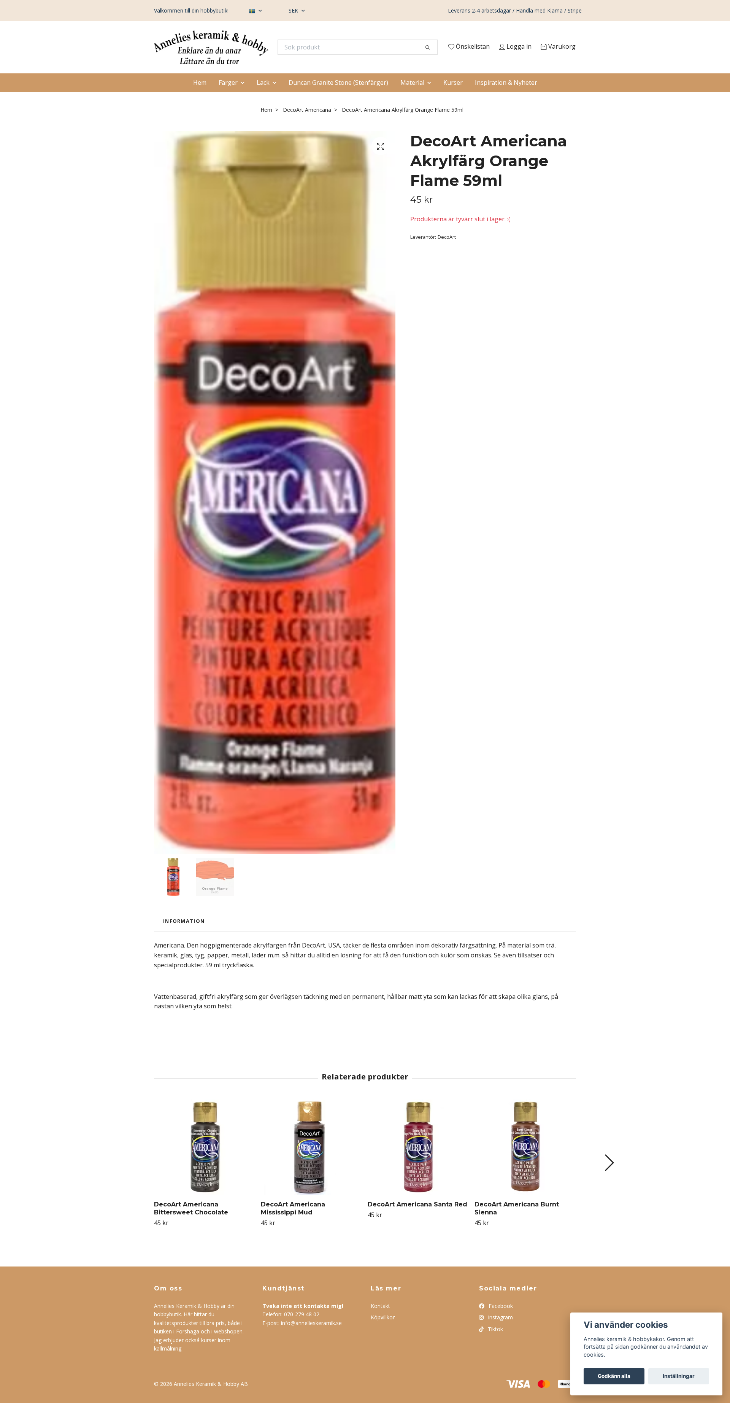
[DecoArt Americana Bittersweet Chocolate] (204, 1162)
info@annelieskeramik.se (311, 1337)
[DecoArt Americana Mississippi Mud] (311, 1162)
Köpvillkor (383, 1332)
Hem (199, 97)
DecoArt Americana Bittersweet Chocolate (191, 1223)
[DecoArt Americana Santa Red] (418, 1162)
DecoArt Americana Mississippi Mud (293, 1223)
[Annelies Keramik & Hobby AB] (259, 49)
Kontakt (380, 1321)
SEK (294, 10)
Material (412, 97)
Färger (228, 97)
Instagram (499, 1332)
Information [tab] (184, 936)
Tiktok (494, 1343)
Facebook (500, 1321)
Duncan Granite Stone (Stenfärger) (338, 97)
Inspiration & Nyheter (506, 97)
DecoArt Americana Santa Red (417, 1219)
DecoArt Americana (307, 125)
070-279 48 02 (301, 1329)
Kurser (453, 97)
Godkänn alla (614, 1376)
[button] (609, 1178)
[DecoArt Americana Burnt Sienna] (525, 1162)
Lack (263, 97)
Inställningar (679, 1376)
